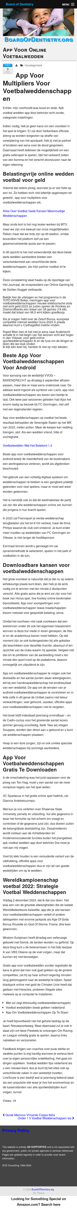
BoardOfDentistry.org (38, 39)
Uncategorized (33, 65)
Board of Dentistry (19, 4)
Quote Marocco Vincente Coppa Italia (30, 1115)
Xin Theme (38, 1193)
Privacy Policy (15, 1130)
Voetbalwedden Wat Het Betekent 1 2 (27, 445)
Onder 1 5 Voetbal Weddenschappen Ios (45, 1118)
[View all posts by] (17, 65)
